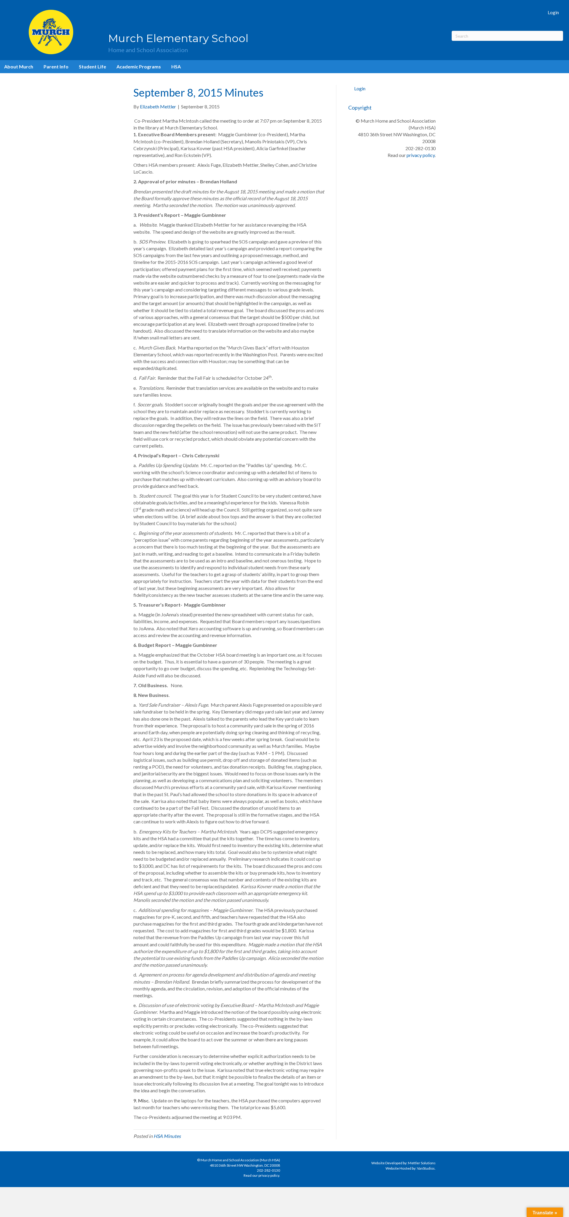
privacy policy (421, 155)
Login (553, 12)
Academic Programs (138, 66)
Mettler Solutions (422, 1163)
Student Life (92, 66)
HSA (176, 66)
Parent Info (56, 66)
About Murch (18, 66)
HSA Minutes (167, 1136)
